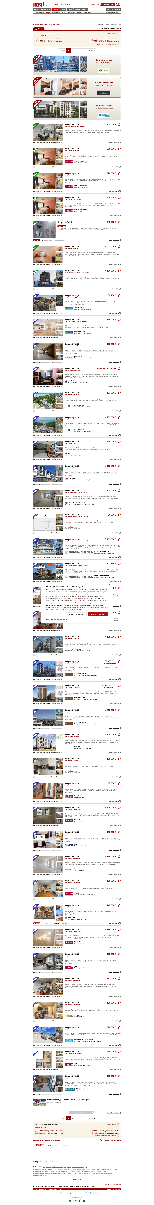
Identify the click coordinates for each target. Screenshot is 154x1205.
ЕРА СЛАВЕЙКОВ (79, 405)
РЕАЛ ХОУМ (79, 1088)
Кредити (77, 9)
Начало (36, 9)
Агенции (63, 9)
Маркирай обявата (114, 142)
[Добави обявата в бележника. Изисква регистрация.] (119, 124)
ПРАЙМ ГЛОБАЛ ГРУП (74, 527)
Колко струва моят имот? (112, 12)
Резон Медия (37, 1189)
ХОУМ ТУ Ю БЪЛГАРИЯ (80, 161)
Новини (70, 9)
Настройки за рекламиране (63, 607)
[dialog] (77, 602)
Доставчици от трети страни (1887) (75, 598)
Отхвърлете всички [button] (76, 614)
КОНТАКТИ (36, 1186)
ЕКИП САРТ (71, 917)
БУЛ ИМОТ (77, 795)
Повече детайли (42, 142)
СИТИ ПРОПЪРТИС (79, 307)
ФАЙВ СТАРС (78, 356)
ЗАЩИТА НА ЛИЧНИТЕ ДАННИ (77, 1186)
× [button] (109, 584)
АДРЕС (76, 844)
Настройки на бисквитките (55, 609)
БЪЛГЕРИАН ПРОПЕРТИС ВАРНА (83, 1039)
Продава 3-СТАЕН (75, 125)
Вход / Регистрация (113, 9)
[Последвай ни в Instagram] (70, 1201)
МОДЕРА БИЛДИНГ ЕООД (101, 551)
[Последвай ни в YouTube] (84, 1201)
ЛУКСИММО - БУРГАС (80, 673)
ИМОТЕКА (76, 868)
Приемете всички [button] (97, 614)
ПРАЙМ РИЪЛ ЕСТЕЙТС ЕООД (77, 502)
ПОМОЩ (50, 1186)
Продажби (50, 1145)
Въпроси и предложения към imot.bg (111, 1184)
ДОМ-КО (72, 380)
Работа (51, 1189)
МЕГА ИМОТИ (73, 478)
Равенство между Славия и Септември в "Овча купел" (69, 1100)
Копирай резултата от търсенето (105, 44)
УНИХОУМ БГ (77, 649)
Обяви (60, 1189)
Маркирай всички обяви (113, 1113)
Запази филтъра (111, 33)
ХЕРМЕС (67, 454)
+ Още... (84, 9)
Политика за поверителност (74, 609)
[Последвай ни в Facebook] (79, 1201)
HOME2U (76, 893)
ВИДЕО (38, 240)
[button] (56, 619)
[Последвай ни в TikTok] (75, 1201)
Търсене (55, 9)
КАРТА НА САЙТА (90, 1186)
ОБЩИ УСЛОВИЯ (57, 1186)
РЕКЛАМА (65, 1186)
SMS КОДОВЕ (43, 1186)
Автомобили (45, 1189)
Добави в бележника (56, 142)
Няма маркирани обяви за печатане (80, 1113)
